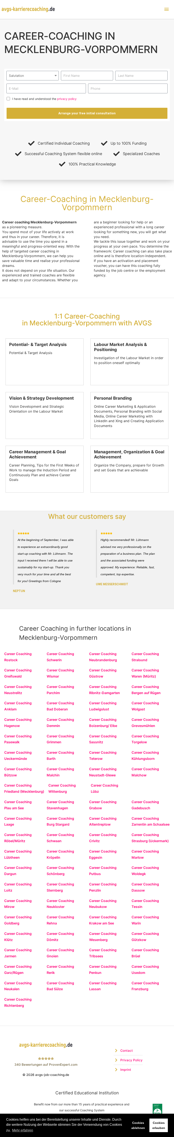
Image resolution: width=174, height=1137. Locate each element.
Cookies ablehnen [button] (138, 1125)
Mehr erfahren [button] (22, 1130)
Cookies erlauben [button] (158, 1125)
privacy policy (67, 99)
